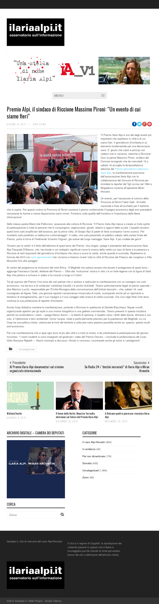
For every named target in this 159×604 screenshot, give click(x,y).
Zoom (85, 477)
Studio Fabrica (53, 601)
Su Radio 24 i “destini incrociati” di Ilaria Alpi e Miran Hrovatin (117, 369)
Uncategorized (26, 349)
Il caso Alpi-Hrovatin (93, 442)
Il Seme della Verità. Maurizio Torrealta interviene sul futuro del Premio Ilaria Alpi (77, 415)
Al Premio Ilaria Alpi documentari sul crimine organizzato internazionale (37, 369)
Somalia (87, 463)
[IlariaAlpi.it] (35, 44)
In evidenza (88, 449)
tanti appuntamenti (41, 257)
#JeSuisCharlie (14, 413)
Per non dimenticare (93, 456)
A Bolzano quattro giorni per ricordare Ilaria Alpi (127, 415)
